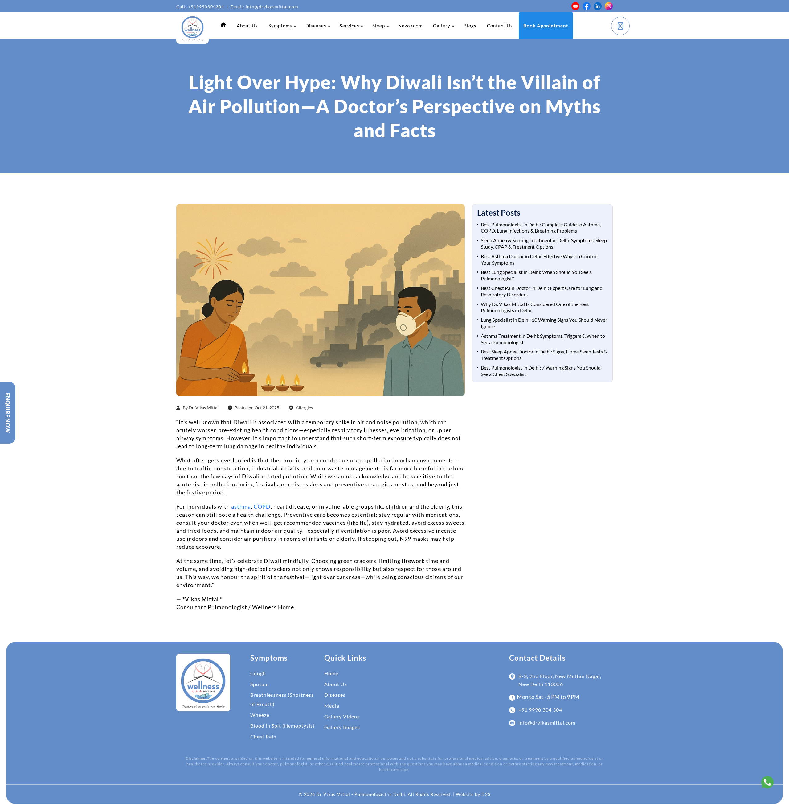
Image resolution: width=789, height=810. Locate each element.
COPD (262, 506)
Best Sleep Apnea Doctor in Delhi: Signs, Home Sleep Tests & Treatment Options (544, 355)
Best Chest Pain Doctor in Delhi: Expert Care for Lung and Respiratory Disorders (542, 291)
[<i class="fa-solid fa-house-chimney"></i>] (223, 24)
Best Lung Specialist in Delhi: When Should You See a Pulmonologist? (536, 275)
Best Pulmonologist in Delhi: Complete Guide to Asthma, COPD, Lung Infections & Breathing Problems (541, 227)
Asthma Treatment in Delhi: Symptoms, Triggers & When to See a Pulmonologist (543, 339)
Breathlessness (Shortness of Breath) (282, 699)
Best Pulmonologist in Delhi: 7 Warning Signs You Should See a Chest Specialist (541, 371)
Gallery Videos (342, 716)
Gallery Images (342, 727)
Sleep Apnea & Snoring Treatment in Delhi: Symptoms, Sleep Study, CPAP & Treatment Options (544, 243)
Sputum (259, 684)
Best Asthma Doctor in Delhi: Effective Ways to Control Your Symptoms (539, 259)
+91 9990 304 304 (540, 710)
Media (331, 706)
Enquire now (7, 413)
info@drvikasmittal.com (272, 7)
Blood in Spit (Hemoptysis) (282, 726)
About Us (335, 684)
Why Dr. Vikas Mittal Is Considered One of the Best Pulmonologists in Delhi (535, 307)
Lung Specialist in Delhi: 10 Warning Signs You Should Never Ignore (544, 323)
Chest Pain (263, 736)
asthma (241, 506)
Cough (258, 673)
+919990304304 (206, 7)
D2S (485, 794)
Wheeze (259, 715)
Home (331, 673)
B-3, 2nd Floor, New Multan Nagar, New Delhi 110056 (559, 680)
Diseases (334, 695)
